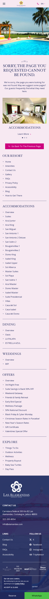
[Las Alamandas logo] (21, 3)
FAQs (7, 178)
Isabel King (10, 258)
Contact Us (10, 170)
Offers (8, 375)
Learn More (24, 134)
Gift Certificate (12, 427)
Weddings (12, 354)
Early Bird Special (13, 401)
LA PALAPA (10, 339)
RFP (7, 364)
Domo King (10, 254)
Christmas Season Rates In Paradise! (22, 418)
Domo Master (11, 288)
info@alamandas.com (12, 524)
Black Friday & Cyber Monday (19, 414)
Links (5, 533)
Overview (9, 212)
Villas (7, 301)
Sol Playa (9, 275)
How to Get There (13, 195)
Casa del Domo (12, 313)
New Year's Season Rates (17, 422)
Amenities (10, 166)
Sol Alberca (10, 267)
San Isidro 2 (10, 241)
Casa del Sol (10, 305)
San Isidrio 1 (11, 280)
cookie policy (19, 584)
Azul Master (11, 284)
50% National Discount (16, 410)
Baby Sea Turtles (13, 465)
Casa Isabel (10, 309)
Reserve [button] (12, 595)
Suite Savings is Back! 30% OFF (19, 389)
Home (8, 161)
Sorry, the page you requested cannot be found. (24, 70)
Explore (10, 442)
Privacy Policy (11, 183)
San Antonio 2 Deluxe (15, 237)
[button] (36, 595)
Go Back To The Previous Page (26, 146)
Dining (9, 324)
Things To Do (11, 448)
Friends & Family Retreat (16, 397)
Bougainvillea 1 (12, 246)
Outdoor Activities (13, 452)
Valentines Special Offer (16, 431)
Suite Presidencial (13, 296)
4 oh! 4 (24, 61)
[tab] (22, 137)
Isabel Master (11, 292)
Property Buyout (13, 460)
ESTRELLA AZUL (12, 343)
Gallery (8, 174)
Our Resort (13, 156)
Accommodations (24, 128)
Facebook (37, 544)
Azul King (9, 225)
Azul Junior (10, 220)
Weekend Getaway (14, 393)
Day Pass (9, 469)
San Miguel (10, 229)
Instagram (38, 549)
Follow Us (35, 533)
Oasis (7, 334)
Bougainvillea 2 (12, 250)
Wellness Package (13, 406)
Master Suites (11, 271)
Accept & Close (11, 587)
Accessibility (10, 187)
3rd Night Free (12, 384)
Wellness (9, 456)
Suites (8, 216)
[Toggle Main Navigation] (4, 4)
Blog (7, 191)
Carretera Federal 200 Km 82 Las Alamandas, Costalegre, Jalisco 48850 (20, 513)
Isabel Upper (11, 263)
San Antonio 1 (11, 233)
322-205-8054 (9, 519)
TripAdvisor (38, 554)
